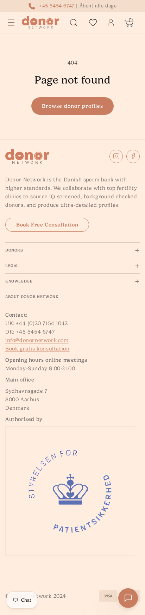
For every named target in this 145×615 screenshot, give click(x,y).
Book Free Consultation (47, 225)
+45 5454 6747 (57, 5)
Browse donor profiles (72, 106)
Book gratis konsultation (37, 349)
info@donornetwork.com (37, 340)
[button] (11, 22)
